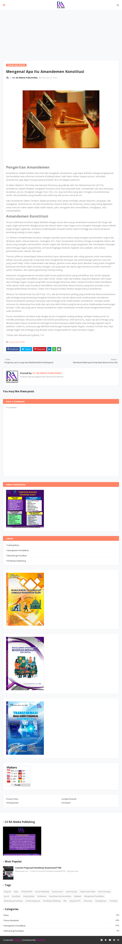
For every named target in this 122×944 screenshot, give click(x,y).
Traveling (113, 901)
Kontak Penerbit (69, 799)
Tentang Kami (12, 802)
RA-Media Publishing (16, 560)
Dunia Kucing (71, 891)
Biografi (7, 891)
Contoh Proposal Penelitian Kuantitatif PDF (38, 867)
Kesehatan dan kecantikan (60, 896)
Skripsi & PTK (75, 901)
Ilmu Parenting (104, 891)
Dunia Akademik (42, 891)
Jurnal (6, 896)
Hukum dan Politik (17, 342)
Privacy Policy (12, 799)
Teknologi (88, 901)
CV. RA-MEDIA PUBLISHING (25, 77)
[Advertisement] (61, 33)
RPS (65, 901)
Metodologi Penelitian (17, 555)
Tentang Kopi (100, 901)
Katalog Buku (13, 545)
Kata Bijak (16, 896)
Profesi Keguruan (33, 901)
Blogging (17, 940)
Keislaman (41, 896)
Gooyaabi (40, 940)
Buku (16, 891)
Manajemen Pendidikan (18, 550)
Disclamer (66, 802)
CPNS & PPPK (26, 891)
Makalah (77, 896)
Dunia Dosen (57, 891)
